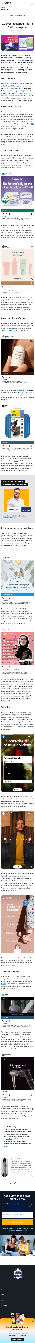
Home (11, 15)
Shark (31, 1111)
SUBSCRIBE (17, 1222)
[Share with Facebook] (2, 1183)
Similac (17, 225)
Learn (2, 1300)
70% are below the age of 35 (14, 88)
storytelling (9, 1139)
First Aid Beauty (20, 960)
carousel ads (12, 330)
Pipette (17, 297)
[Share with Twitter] (6, 1183)
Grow (2, 1294)
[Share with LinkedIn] (10, 1183)
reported (24, 60)
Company (4, 1305)
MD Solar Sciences (22, 390)
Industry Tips (21, 15)
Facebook (23, 796)
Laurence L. (6, 31)
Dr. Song (18, 618)
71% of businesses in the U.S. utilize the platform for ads (17, 126)
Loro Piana (18, 873)
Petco (16, 461)
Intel (9, 1032)
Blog (15, 15)
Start (2, 1289)
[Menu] (31, 3)
